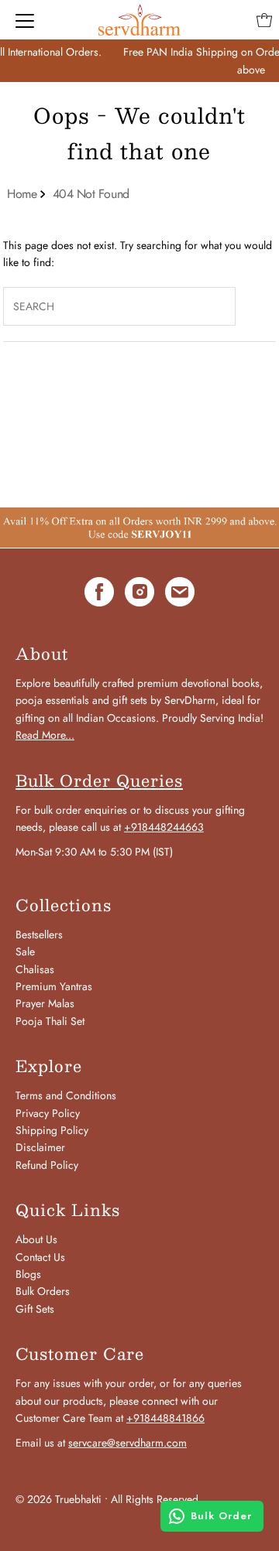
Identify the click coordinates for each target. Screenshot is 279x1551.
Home (21, 194)
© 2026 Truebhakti (59, 1499)
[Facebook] (99, 594)
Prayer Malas (45, 1003)
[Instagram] (139, 594)
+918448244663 (164, 827)
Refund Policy (47, 1165)
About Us (36, 1239)
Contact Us (40, 1257)
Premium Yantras (54, 986)
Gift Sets (35, 1309)
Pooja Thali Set (50, 1021)
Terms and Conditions (66, 1095)
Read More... (45, 735)
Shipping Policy (52, 1130)
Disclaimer (40, 1147)
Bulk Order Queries (99, 780)
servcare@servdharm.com (127, 1442)
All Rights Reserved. (156, 1499)
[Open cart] (264, 20)
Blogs (28, 1274)
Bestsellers (39, 934)
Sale (25, 951)
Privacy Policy (48, 1113)
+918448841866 (165, 1418)
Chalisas (35, 969)
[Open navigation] (25, 20)
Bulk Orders (43, 1291)
